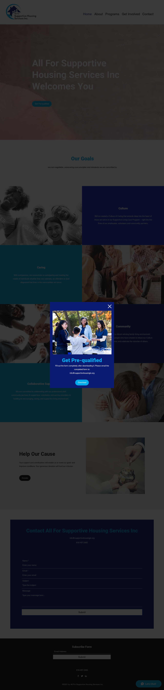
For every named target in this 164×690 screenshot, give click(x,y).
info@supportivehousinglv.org (82, 373)
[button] (109, 306)
